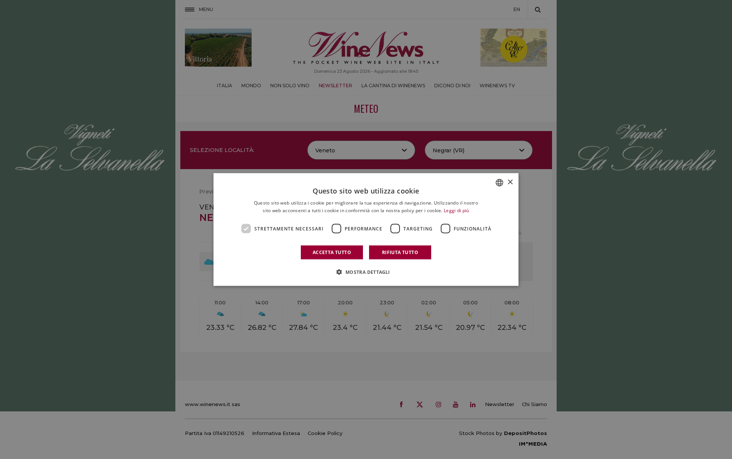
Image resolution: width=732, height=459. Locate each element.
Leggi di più (456, 210)
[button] (366, 272)
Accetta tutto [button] (332, 252)
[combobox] (499, 182)
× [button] (510, 182)
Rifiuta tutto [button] (400, 252)
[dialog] (366, 229)
